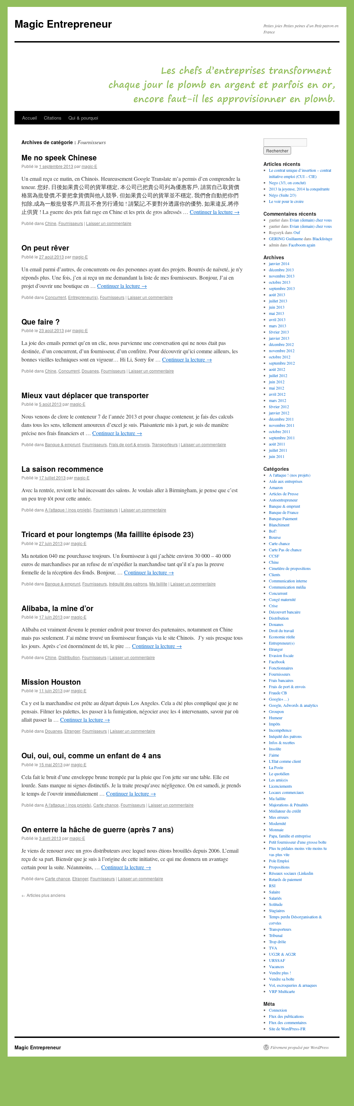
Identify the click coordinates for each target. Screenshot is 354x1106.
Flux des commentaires (288, 1022)
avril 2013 (277, 319)
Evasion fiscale (281, 655)
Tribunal (275, 935)
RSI (272, 885)
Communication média (287, 587)
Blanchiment (279, 524)
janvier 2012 (279, 412)
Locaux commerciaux (286, 792)
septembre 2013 (282, 288)
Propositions (279, 867)
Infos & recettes (282, 742)
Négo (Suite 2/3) (282, 195)
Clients (274, 574)
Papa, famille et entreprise (290, 835)
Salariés (275, 898)
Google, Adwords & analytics (293, 705)
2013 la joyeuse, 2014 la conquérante (299, 188)
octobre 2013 (279, 282)
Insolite (275, 748)
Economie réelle (282, 636)
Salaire (274, 891)
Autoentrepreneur (283, 500)
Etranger (72, 731)
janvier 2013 (279, 338)
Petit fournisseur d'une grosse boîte (297, 842)
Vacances (276, 966)
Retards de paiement (285, 879)
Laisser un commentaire (108, 223)
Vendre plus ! (280, 972)
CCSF (274, 556)
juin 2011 (277, 456)
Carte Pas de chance (285, 549)
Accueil (29, 117)
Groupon (276, 711)
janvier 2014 (279, 263)
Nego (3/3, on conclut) (287, 182)
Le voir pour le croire (286, 201)
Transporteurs (165, 444)
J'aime (274, 755)
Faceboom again (302, 244)
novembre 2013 (282, 276)
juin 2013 (277, 307)
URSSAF (277, 960)
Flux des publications (286, 1016)
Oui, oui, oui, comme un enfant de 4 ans (91, 755)
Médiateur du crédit (285, 811)
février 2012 (279, 406)
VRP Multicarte (282, 991)
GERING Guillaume (286, 238)
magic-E (89, 166)
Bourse (275, 537)
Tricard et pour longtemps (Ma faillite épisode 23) (107, 534)
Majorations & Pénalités (288, 804)
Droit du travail (281, 630)
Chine (50, 223)
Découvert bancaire (284, 612)
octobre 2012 (279, 356)
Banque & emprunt (62, 444)
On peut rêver (45, 247)
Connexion (278, 1010)
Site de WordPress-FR (287, 1028)
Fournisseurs (70, 223)
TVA (273, 947)
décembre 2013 (281, 269)
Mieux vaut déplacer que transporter (85, 395)
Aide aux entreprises (285, 481)
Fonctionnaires (281, 668)
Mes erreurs (279, 817)
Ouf (297, 232)
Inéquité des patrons (128, 584)
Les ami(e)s (278, 779)
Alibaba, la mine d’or (57, 608)
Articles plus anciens (43, 895)
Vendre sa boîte (281, 979)
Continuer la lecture (215, 211)
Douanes (90, 371)
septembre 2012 (282, 363)
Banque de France (283, 512)
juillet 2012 (278, 375)
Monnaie (276, 829)
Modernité (277, 823)
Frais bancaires (281, 680)
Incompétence (280, 730)
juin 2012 (277, 381)
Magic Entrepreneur (63, 23)
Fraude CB (278, 692)
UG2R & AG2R (282, 954)
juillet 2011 (278, 450)
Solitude (275, 904)
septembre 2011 (282, 437)
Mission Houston (51, 681)
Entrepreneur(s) (83, 297)
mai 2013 (276, 313)
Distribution (69, 657)
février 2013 (279, 332)
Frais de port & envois (129, 444)
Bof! (273, 531)
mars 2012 (277, 400)
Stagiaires (277, 910)
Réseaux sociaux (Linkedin (291, 873)
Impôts (274, 724)
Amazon (276, 487)
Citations (53, 117)
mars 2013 (277, 325)
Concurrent (55, 297)
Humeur (275, 717)
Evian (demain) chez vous (311, 220)
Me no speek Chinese (59, 157)
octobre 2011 (279, 431)
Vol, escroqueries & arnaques (293, 985)
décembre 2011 (281, 419)
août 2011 (277, 444)
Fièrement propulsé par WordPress (299, 1047)
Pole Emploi (279, 860)
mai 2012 (276, 388)
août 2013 (277, 294)
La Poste (276, 767)
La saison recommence (62, 468)
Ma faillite (158, 584)
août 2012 (277, 369)
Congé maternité (282, 599)
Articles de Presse (283, 493)
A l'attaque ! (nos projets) (68, 510)
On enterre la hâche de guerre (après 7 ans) (97, 829)
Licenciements (280, 786)
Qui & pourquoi (83, 117)
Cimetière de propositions (290, 568)
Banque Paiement (283, 518)
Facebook (277, 661)
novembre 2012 (282, 350)
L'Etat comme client (285, 761)
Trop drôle (277, 941)
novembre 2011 (282, 425)
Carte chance (106, 805)
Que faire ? (40, 321)
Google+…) (279, 699)
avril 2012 (277, 394)
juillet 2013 (278, 300)
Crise (273, 605)
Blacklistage (322, 238)
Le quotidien (279, 773)
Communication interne (288, 580)
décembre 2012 (281, 344)
